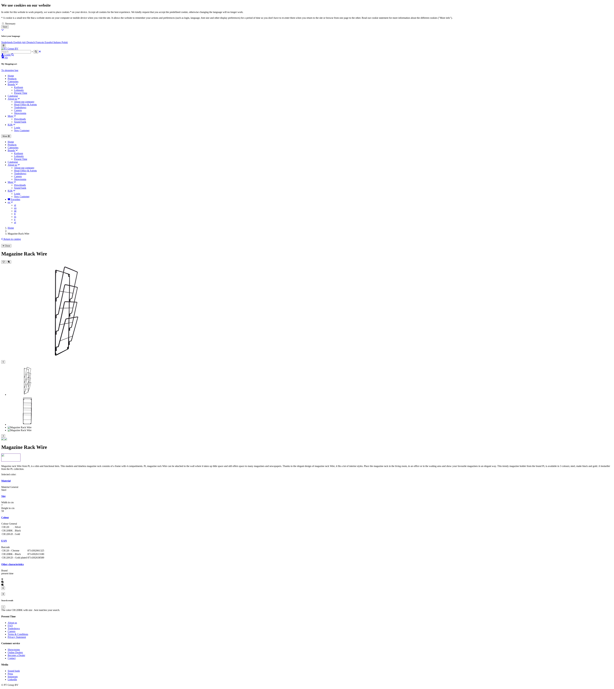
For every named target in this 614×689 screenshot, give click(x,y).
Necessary (10, 23)
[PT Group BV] (9, 48)
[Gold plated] (5, 439)
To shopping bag (9, 70)
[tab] (307, 480)
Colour (5, 517)
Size (3, 496)
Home (11, 228)
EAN (4, 540)
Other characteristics (12, 564)
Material (6, 480)
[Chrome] (2, 439)
